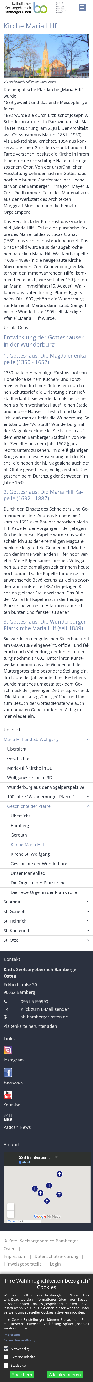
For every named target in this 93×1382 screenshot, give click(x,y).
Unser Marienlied (28, 873)
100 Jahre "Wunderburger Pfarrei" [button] (40, 797)
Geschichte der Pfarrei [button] (29, 806)
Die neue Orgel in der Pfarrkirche (44, 892)
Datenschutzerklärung (19, 1340)
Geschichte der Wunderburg (39, 863)
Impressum (12, 1335)
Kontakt (12, 959)
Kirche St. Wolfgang (30, 854)
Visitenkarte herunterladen (30, 1026)
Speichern (22, 1374)
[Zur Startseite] (35, 7)
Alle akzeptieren (65, 1374)
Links (9, 1038)
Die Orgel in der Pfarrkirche (38, 883)
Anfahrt (12, 1144)
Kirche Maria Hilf (30, 26)
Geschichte (18, 758)
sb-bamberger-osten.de (44, 1017)
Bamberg (20, 825)
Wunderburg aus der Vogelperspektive (45, 787)
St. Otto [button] (11, 940)
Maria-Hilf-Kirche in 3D (30, 768)
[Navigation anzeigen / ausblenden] (82, 7)
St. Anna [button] (12, 902)
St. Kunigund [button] (16, 930)
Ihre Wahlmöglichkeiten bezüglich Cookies (46, 1283)
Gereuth (19, 835)
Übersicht (13, 730)
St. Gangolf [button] (15, 911)
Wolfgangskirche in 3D (29, 777)
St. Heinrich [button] (15, 921)
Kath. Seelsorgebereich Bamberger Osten (41, 973)
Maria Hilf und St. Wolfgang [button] (31, 739)
